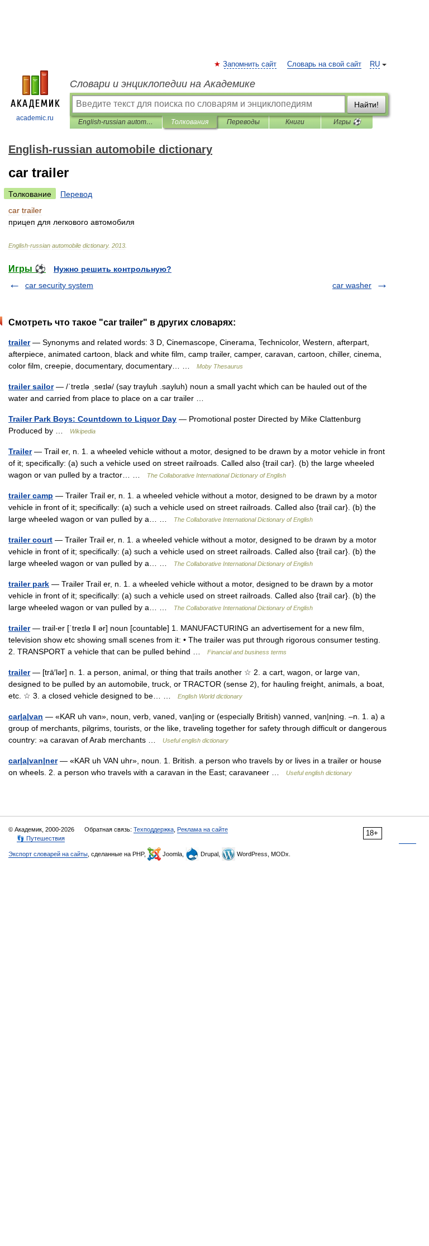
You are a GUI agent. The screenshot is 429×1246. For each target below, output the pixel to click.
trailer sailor (31, 386)
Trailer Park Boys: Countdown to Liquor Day (92, 418)
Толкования (189, 122)
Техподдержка (154, 829)
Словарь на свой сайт (324, 64)
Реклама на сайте (202, 829)
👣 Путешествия (41, 838)
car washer (351, 285)
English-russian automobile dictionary (116, 122)
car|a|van (25, 716)
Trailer (20, 451)
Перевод (76, 194)
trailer (19, 342)
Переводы (243, 122)
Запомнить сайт (250, 64)
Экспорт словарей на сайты (48, 854)
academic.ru (35, 118)
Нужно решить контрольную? (112, 269)
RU (375, 64)
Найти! (366, 104)
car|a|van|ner (33, 760)
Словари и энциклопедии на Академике (162, 83)
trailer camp (30, 495)
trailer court (30, 539)
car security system (59, 285)
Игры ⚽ (347, 122)
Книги (294, 122)
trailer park (28, 583)
